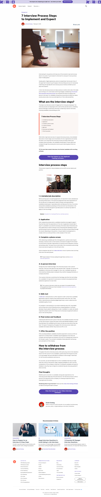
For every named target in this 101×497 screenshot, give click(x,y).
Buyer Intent (41, 470)
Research (30, 6)
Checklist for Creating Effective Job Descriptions (56, 214)
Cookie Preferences (53, 489)
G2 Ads (40, 476)
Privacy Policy (42, 489)
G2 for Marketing (24, 474)
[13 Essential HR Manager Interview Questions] (76, 429)
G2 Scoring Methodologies (30, 489)
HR (39, 438)
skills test (42, 296)
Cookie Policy (47, 489)
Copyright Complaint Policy (61, 489)
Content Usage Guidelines (69, 489)
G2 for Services (23, 480)
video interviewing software (71, 383)
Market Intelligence (42, 472)
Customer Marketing (24, 468)
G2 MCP (40, 466)
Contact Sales (77, 473)
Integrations (59, 479)
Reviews (40, 468)
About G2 (76, 462)
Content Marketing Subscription (45, 474)
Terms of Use (37, 489)
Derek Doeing (29, 24)
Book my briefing (67, 1)
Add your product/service (80, 479)
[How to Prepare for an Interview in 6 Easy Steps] (25, 429)
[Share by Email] (78, 24)
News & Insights (77, 466)
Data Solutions (41, 478)
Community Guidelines (22, 489)
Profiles (40, 464)
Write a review (80, 481)
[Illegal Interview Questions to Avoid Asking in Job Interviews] (50, 429)
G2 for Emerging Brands (25, 482)
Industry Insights (22, 6)
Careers (76, 468)
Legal (58, 470)
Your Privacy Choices (78, 489)
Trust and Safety (60, 472)
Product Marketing (24, 470)
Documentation (60, 468)
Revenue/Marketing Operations (26, 472)
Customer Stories (60, 466)
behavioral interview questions (69, 287)
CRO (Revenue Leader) (25, 464)
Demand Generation (24, 466)
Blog (57, 462)
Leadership (77, 464)
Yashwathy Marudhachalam (49, 449)
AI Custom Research (42, 462)
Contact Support (78, 475)
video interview (58, 250)
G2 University (59, 464)
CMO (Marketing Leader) (25, 462)
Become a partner (60, 477)
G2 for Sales (23, 476)
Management (24, 12)
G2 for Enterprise (24, 478)
